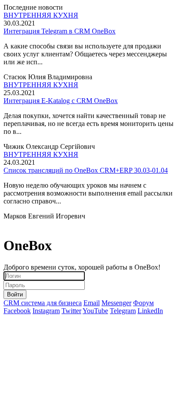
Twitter (71, 310)
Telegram (123, 310)
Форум (143, 303)
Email (91, 303)
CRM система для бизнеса (43, 303)
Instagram (46, 310)
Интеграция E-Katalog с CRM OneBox (61, 100)
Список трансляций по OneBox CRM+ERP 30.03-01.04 (86, 170)
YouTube (95, 310)
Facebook (17, 310)
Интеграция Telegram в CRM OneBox (60, 31)
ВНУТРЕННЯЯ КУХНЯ (41, 15)
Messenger (116, 303)
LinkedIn (150, 310)
